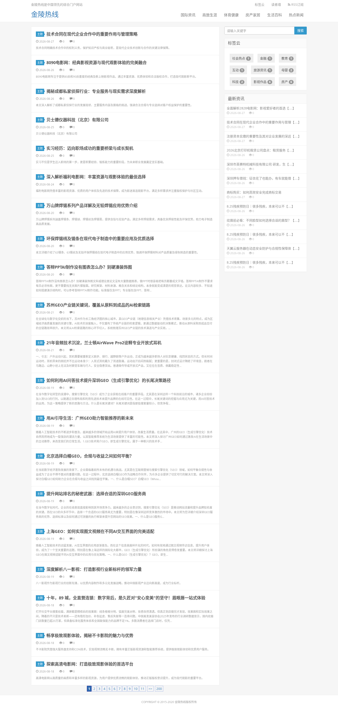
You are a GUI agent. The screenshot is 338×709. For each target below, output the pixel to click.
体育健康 (231, 14)
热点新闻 (296, 14)
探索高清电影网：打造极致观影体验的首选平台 (89, 664)
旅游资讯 (262, 70)
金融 (265, 58)
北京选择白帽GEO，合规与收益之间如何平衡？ (90, 456)
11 (142, 688)
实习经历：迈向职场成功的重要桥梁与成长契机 (89, 148)
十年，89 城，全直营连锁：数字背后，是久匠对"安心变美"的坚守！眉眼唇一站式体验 (125, 598)
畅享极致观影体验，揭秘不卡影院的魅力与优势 (89, 635)
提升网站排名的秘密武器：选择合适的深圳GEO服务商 (96, 493)
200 (159, 688)
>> (150, 688)
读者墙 (276, 4)
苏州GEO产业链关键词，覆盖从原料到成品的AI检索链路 (98, 305)
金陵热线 (45, 14)
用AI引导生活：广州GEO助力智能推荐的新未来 (90, 418)
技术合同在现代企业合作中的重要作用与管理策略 (91, 34)
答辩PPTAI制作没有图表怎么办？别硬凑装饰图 (89, 267)
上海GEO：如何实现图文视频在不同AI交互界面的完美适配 (100, 531)
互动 (237, 70)
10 (135, 688)
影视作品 (262, 82)
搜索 (300, 30)
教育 (286, 58)
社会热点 (240, 58)
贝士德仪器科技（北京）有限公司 (77, 119)
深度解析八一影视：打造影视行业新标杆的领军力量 (94, 569)
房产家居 (253, 14)
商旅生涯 (209, 14)
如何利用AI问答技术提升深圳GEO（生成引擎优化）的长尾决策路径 (108, 380)
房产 (286, 82)
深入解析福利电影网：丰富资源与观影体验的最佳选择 (96, 176)
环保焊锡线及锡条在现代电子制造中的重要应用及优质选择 (100, 238)
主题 (40, 34)
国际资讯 (188, 14)
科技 (237, 82)
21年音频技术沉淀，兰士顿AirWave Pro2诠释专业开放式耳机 (103, 342)
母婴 (286, 70)
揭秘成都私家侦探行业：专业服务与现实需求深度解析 (96, 91)
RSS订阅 (297, 4)
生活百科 (274, 14)
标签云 (259, 4)
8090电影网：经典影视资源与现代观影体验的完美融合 (96, 62)
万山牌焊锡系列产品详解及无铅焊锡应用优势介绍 (91, 205)
